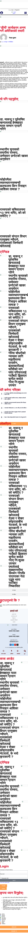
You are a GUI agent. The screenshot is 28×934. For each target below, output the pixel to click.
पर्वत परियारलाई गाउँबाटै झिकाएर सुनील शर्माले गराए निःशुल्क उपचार (17, 379)
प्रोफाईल (18, 653)
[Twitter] (13, 645)
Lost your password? (4, 882)
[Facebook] (11, 645)
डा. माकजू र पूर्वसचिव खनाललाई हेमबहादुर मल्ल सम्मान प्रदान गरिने (12, 124)
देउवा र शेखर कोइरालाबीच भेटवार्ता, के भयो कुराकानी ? (17, 345)
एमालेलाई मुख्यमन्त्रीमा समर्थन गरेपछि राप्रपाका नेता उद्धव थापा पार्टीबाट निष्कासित (17, 576)
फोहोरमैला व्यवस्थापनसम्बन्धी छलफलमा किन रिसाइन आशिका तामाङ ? (13, 184)
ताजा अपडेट (3, 653)
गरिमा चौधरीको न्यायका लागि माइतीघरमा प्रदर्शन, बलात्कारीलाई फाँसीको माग (17, 361)
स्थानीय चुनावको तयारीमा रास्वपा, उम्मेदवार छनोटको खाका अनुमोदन (14, 154)
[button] (25, 651)
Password (2, 874)
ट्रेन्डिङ (11, 653)
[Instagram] (17, 645)
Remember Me (4, 878)
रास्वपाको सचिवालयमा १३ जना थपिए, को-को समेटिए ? (13, 213)
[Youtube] (15, 645)
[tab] (14, 423)
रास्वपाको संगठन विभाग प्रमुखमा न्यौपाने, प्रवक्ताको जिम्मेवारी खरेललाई (13, 241)
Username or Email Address (6, 869)
